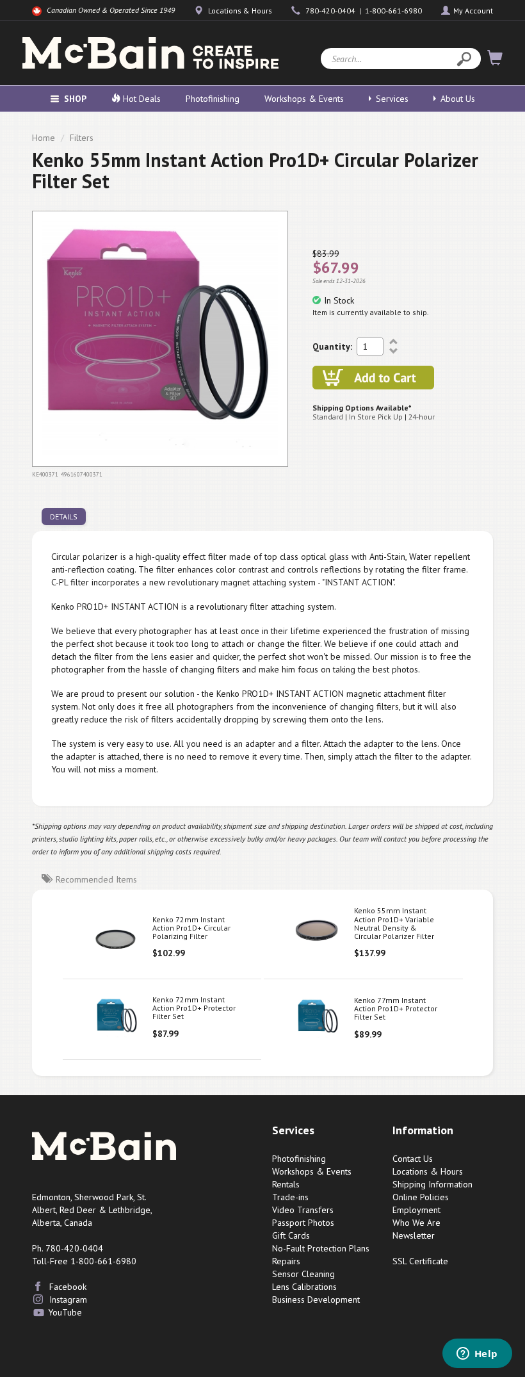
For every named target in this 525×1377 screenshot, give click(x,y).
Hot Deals (140, 98)
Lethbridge (129, 1210)
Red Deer (78, 1210)
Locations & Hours (427, 1171)
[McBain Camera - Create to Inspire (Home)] (150, 53)
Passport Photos (303, 1222)
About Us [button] (457, 98)
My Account (473, 10)
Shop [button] (75, 98)
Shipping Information (432, 1184)
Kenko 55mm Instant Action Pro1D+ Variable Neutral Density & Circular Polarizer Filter (394, 923)
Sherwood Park (103, 1197)
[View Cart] (495, 59)
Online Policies (420, 1197)
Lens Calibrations (304, 1286)
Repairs (286, 1261)
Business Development (316, 1299)
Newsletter (413, 1235)
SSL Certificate (420, 1261)
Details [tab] (63, 516)
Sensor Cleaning (303, 1274)
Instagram (68, 1299)
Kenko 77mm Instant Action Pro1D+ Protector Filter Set (395, 1008)
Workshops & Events (304, 98)
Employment (416, 1210)
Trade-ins (290, 1197)
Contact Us (412, 1158)
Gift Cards (291, 1235)
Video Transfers (303, 1210)
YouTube (65, 1312)
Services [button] (392, 98)
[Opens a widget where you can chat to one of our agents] (477, 1355)
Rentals (286, 1184)
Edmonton (51, 1197)
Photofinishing (212, 98)
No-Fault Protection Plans (320, 1248)
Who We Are (416, 1222)
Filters (81, 137)
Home (43, 137)
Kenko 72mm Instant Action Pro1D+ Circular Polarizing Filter (191, 928)
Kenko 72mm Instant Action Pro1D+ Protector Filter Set (194, 1008)
